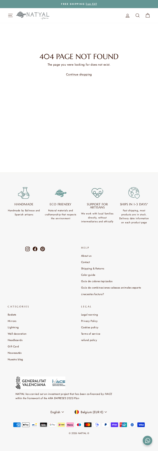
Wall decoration (17, 334)
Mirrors (12, 321)
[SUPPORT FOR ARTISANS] (97, 193)
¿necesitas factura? (92, 294)
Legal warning (89, 314)
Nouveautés (14, 353)
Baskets (12, 314)
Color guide (88, 275)
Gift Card (13, 346)
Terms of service (90, 334)
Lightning (13, 327)
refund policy (89, 340)
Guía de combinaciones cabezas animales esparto (111, 287)
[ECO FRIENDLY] (61, 193)
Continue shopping (79, 74)
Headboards (15, 340)
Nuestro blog (15, 359)
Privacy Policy (89, 321)
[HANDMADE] (24, 193)
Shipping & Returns (92, 268)
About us (86, 256)
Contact (85, 262)
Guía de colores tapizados (96, 281)
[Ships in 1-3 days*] (134, 193)
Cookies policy (89, 327)
